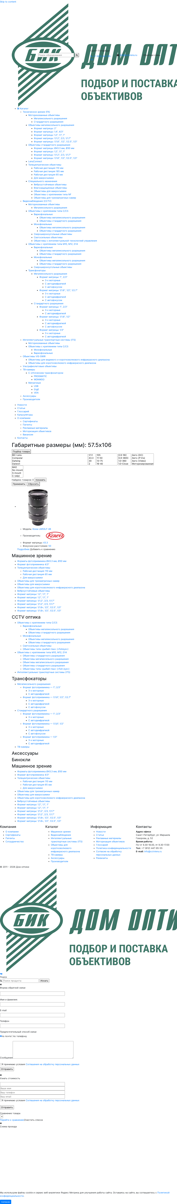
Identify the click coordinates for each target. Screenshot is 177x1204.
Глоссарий (23, 411)
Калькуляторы (25, 414)
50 (49, 546)
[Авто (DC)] (143, 455)
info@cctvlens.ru (128, 55)
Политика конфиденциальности (113, 848)
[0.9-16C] (124, 455)
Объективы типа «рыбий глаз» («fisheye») (45, 649)
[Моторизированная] (143, 463)
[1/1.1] (92, 455)
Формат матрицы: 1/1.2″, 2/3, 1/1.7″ (35, 600)
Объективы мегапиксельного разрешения (51, 629)
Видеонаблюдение (61, 835)
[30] (92, 460)
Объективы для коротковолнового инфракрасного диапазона (51, 587)
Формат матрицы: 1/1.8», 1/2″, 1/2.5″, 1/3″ (39, 607)
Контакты (22, 437)
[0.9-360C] (124, 458)
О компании (23, 418)
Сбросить (33, 484)
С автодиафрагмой (38, 694)
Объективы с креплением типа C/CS (37, 622)
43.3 (45, 542)
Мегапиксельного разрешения (33, 684)
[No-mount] (17, 470)
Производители (59, 861)
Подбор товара (21, 451)
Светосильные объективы (37, 645)
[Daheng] (50, 460)
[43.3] (92, 458)
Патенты (27, 424)
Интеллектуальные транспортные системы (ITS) (43, 672)
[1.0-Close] (124, 463)
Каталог (23, 108)
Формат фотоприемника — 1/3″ (40, 736)
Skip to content (8, 1)
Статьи (21, 408)
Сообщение (6, 1057)
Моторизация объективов (37, 431)
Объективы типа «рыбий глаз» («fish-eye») (46, 668)
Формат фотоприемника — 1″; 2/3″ (42, 687)
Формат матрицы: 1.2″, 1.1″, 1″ (33, 594)
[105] (107, 455)
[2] (92, 463)
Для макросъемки (33, 577)
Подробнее (23, 549)
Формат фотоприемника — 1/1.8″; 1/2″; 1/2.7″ (47, 697)
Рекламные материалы (35, 428)
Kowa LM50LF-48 (41, 529)
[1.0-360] (124, 460)
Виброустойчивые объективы (33, 590)
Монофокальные (32, 635)
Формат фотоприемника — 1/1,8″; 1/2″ (43, 723)
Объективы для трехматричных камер (38, 580)
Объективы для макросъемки (33, 584)
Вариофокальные (32, 626)
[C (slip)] (17, 475)
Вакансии (28, 434)
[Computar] (50, 458)
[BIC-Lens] (50, 455)
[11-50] (107, 458)
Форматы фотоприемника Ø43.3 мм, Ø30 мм (41, 561)
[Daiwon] (50, 463)
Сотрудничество (15, 841)
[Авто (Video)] (143, 460)
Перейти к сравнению (12, 1120)
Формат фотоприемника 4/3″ (33, 564)
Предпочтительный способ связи (18, 1031)
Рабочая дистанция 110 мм (37, 571)
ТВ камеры (57, 854)
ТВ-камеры (23, 746)
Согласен (5, 1202)
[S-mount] (17, 473)
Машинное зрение (61, 831)
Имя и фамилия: (9, 999)
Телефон (4, 1021)
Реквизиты (102, 858)
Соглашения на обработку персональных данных (52, 1064)
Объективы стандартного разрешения (49, 632)
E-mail (3, 1010)
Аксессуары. (58, 858)
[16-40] (107, 463)
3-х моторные (36, 690)
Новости (22, 404)
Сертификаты (30, 421)
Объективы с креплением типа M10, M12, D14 (42, 652)
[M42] (17, 467)
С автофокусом (36, 707)
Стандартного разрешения (32, 710)
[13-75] (107, 460)
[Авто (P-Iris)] (143, 458)
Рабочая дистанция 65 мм (37, 574)
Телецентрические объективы (33, 567)
